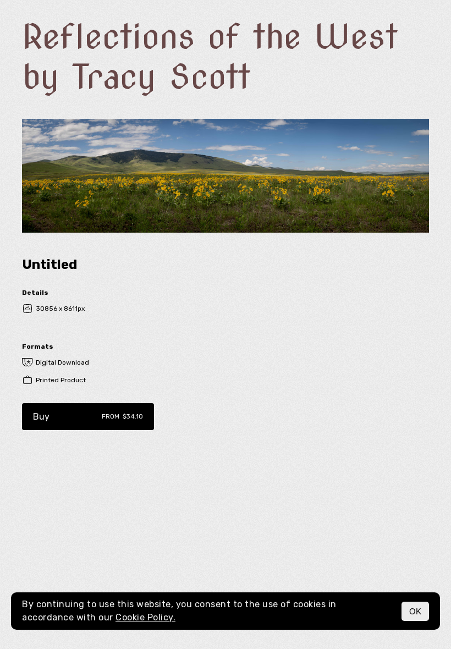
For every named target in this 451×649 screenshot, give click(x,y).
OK (415, 611)
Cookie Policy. (145, 617)
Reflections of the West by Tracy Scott (210, 56)
